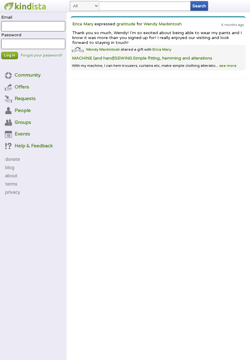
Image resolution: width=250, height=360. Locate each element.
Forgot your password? (41, 55)
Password (11, 35)
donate (12, 159)
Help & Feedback (34, 146)
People (23, 110)
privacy (12, 192)
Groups (23, 122)
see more (227, 65)
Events (22, 134)
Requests (25, 98)
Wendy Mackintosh (163, 24)
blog (9, 167)
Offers (22, 87)
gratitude (125, 24)
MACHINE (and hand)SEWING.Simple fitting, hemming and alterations (142, 58)
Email (6, 17)
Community (28, 75)
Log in (9, 55)
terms (11, 184)
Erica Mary (82, 24)
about (11, 175)
